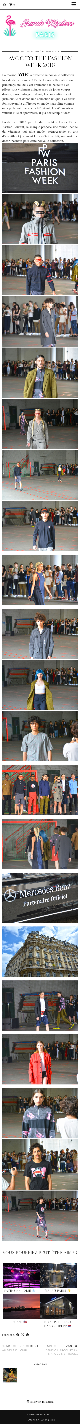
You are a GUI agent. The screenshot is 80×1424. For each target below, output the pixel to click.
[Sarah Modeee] (40, 23)
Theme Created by (40, 1420)
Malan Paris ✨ (58, 1290)
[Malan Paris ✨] (58, 1275)
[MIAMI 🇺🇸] (21, 1306)
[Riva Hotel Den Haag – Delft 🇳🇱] (58, 1306)
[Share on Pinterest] (27, 1334)
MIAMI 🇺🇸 (20, 1321)
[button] (75, 5)
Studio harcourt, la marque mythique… (62, 1349)
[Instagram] (4, 4)
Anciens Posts (50, 51)
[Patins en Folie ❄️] (21, 1275)
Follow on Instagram (41, 1401)
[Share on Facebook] (17, 1334)
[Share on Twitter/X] (22, 1334)
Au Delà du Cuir (20, 1348)
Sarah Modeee (44, 1414)
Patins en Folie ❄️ (20, 1290)
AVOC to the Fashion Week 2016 (40, 61)
